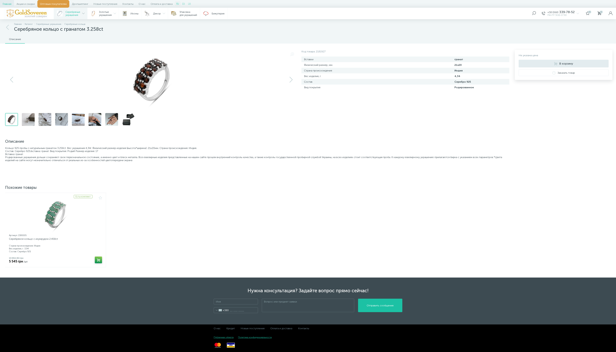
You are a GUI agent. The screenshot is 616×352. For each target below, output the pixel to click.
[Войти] (610, 13)
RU (177, 3)
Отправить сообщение (380, 305)
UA (189, 3)
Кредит (230, 328)
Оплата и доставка (162, 3)
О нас (142, 3)
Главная (7, 3)
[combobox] (221, 310)
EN (183, 3)
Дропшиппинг (80, 3)
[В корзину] (98, 260)
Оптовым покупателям (53, 3)
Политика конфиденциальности (255, 337)
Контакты (127, 3)
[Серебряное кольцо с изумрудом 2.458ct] (55, 214)
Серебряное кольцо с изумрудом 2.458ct (33, 238)
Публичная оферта (224, 337)
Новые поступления (105, 3)
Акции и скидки (26, 3)
